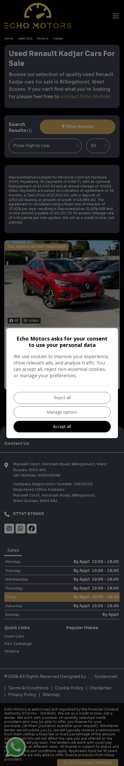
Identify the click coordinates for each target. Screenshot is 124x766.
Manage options (62, 412)
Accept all (62, 426)
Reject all (62, 397)
